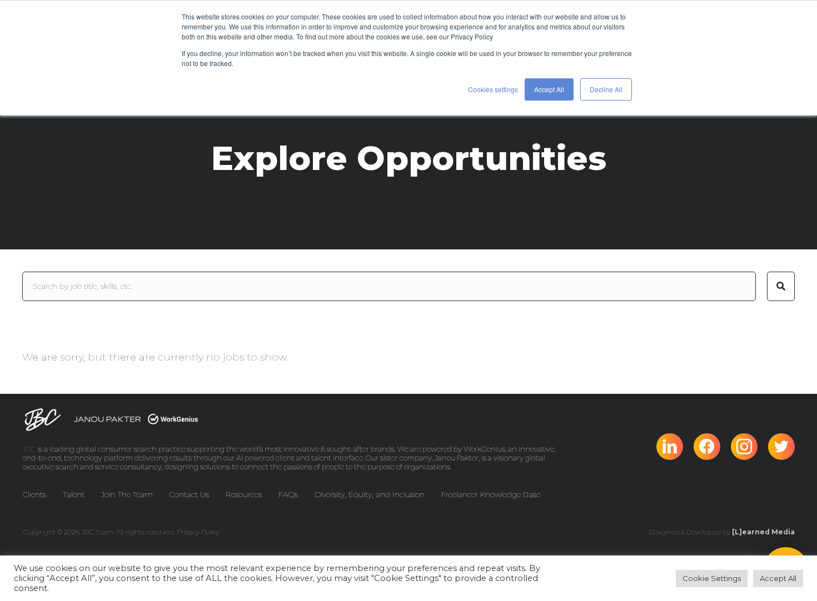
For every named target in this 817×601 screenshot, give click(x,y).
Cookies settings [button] (493, 89)
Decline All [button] (606, 89)
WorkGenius (484, 448)
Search (781, 286)
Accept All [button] (549, 89)
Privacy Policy (198, 532)
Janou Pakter (457, 457)
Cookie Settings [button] (712, 578)
